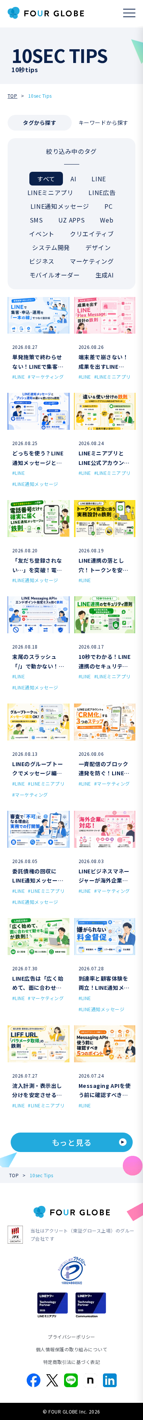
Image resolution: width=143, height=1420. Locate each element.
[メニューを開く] (129, 13)
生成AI (104, 274)
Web (106, 219)
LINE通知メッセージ (60, 206)
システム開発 (51, 247)
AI (73, 178)
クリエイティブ (92, 233)
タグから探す (39, 122)
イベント (42, 233)
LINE (99, 178)
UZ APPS (71, 219)
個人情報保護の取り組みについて (71, 1349)
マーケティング (92, 261)
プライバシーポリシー (71, 1336)
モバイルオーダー (54, 274)
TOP (12, 95)
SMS (36, 219)
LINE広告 (102, 192)
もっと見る (72, 1142)
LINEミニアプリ (50, 192)
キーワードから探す (104, 122)
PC (108, 206)
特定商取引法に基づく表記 (71, 1362)
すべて (46, 178)
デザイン (98, 247)
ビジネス (42, 261)
